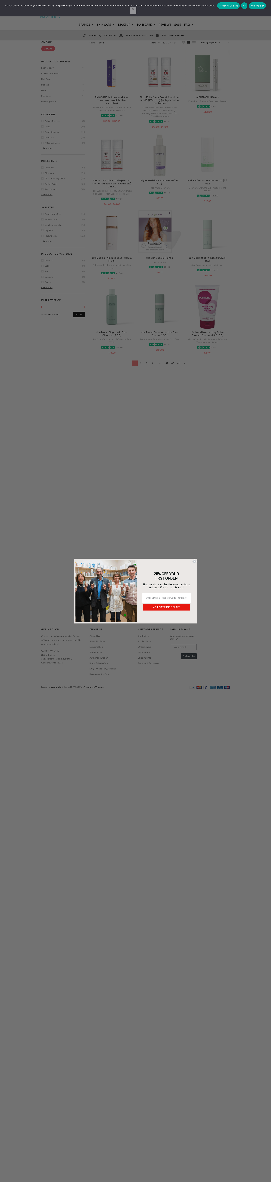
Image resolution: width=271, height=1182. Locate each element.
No (244, 5)
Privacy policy (257, 5)
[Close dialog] (194, 561)
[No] (133, 10)
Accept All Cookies (228, 5)
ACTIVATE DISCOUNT (166, 607)
